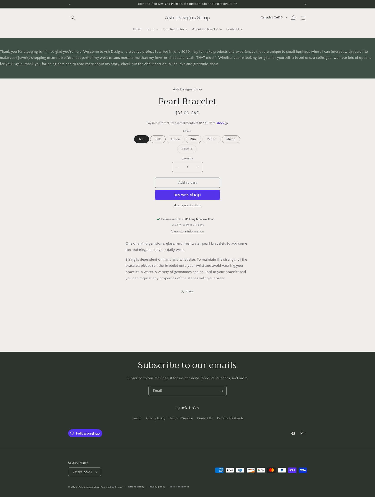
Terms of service (179, 487)
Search (137, 418)
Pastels (189, 150)
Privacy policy (157, 487)
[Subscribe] (221, 391)
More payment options (188, 205)
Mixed (230, 139)
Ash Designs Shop (89, 487)
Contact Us (205, 418)
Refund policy (136, 487)
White (214, 140)
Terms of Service (181, 418)
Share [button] (190, 291)
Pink (158, 139)
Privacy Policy (155, 418)
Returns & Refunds (230, 418)
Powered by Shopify (112, 487)
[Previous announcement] (69, 4)
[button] (73, 17)
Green (178, 140)
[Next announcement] (305, 4)
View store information (187, 231)
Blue (193, 139)
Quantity (187, 158)
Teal (142, 139)
